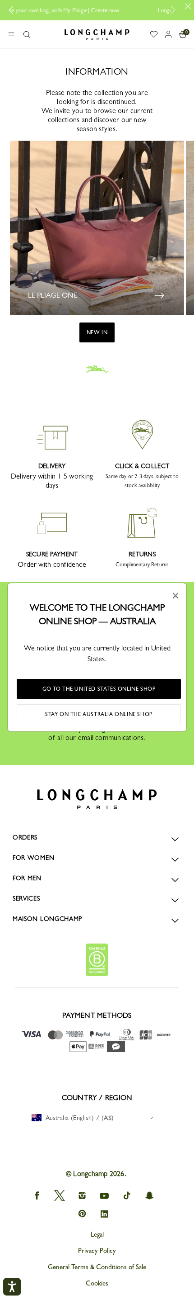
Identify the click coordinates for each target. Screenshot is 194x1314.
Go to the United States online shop (99, 689)
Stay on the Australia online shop (98, 714)
